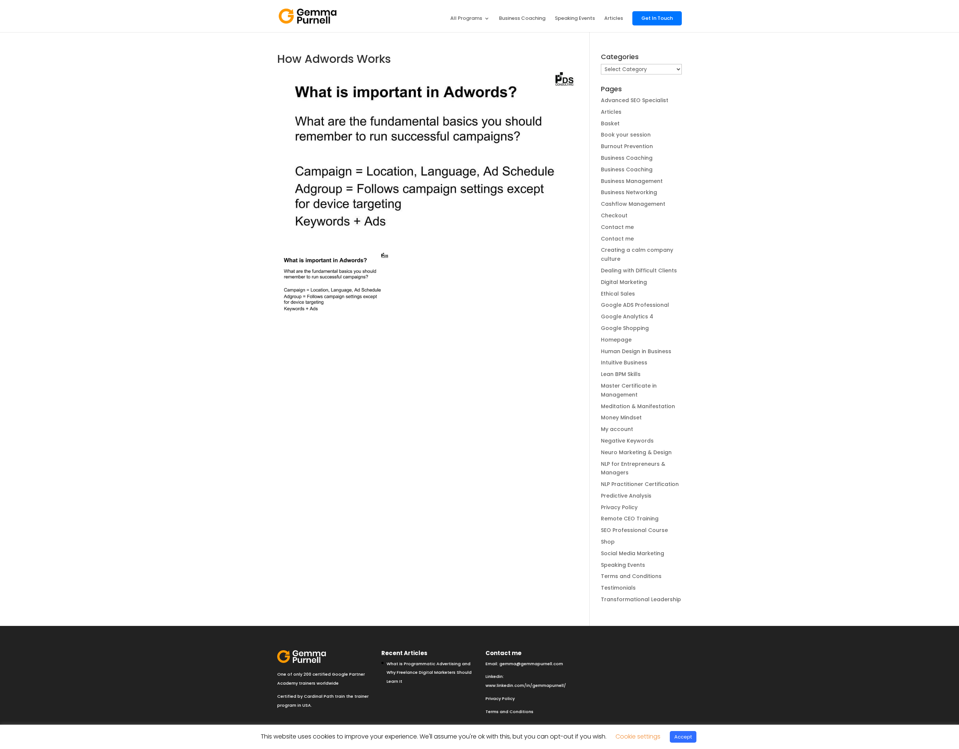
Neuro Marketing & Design (636, 452)
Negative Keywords (627, 440)
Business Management (632, 181)
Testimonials (618, 587)
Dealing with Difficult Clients (639, 270)
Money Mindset (621, 417)
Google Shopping (625, 328)
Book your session (626, 134)
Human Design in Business (636, 351)
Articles (613, 19)
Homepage (616, 339)
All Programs (466, 19)
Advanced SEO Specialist (634, 100)
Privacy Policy (619, 507)
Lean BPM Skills (621, 374)
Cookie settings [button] (637, 736)
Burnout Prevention (627, 146)
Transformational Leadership (641, 599)
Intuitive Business (624, 362)
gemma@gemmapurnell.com (531, 664)
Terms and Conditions (631, 576)
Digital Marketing (624, 282)
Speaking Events (575, 19)
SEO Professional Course (634, 530)
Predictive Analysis (626, 495)
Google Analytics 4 (627, 316)
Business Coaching (522, 19)
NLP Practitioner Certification (640, 484)
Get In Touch (657, 18)
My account (617, 429)
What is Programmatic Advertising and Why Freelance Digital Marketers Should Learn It (429, 673)
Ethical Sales (618, 293)
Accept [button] (683, 736)
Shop (608, 541)
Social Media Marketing (632, 553)
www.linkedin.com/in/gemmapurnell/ (525, 685)
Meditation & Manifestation (638, 406)
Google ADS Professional (635, 305)
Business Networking (629, 192)
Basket (610, 123)
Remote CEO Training (630, 518)
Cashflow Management (633, 204)
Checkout (614, 215)
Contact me (617, 227)
